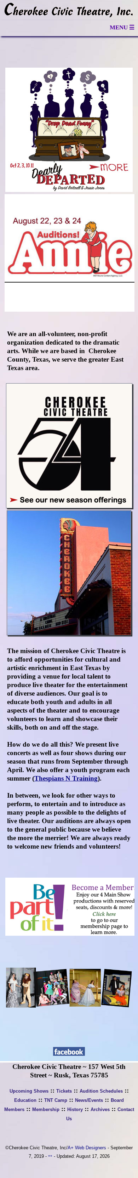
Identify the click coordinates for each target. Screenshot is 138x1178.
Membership (45, 1109)
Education (25, 1100)
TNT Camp (55, 1100)
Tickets (64, 1091)
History (75, 1109)
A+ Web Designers (87, 1147)
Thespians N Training (66, 778)
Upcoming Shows (29, 1091)
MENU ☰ (122, 27)
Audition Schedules (101, 1091)
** (50, 1157)
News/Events (89, 1100)
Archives (100, 1109)
